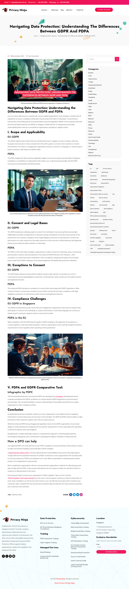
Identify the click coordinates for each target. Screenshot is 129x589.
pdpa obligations (108, 208)
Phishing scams (103, 230)
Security (92, 241)
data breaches (93, 179)
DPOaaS (92, 197)
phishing (92, 230)
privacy (113, 230)
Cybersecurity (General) (94, 85)
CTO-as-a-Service (107, 168)
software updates (109, 245)
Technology (91, 143)
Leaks (90, 106)
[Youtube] (13, 556)
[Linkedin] (10, 556)
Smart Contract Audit (94, 137)
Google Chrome (92, 103)
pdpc (104, 212)
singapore (101, 241)
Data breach (93, 176)
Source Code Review (78, 557)
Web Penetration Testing (80, 527)
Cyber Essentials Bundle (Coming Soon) (79, 565)
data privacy (93, 183)
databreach (104, 176)
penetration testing (107, 219)
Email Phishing (92, 94)
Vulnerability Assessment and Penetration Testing (102, 252)
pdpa (113, 205)
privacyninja (104, 234)
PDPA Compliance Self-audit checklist (21, 478)
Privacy (90, 128)
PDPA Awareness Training (49, 538)
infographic (59, 396)
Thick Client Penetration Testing (79, 536)
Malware (90, 112)
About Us (69, 10)
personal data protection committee (99, 226)
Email (97, 544)
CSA (97, 168)
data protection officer (96, 190)
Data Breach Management (108, 179)
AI (90, 168)
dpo (114, 194)
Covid (89, 76)
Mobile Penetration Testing (80, 531)
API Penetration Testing (79, 541)
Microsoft (91, 119)
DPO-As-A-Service (46, 523)
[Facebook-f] (3, 556)
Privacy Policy (70, 583)
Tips (89, 146)
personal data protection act (97, 223)
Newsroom (55, 10)
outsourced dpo (103, 205)
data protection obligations (97, 186)
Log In (90, 109)
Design (90, 91)
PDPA (90, 125)
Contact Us (80, 10)
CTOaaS (90, 82)
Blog (62, 10)
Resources (91, 131)
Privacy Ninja (18, 10)
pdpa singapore (94, 212)
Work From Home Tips (94, 155)
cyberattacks (93, 172)
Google (90, 100)
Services (44, 10)
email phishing (94, 201)
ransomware (109, 237)
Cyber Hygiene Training (48, 542)
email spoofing (106, 201)
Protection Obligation (95, 237)
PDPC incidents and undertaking (98, 216)
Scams (90, 134)
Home (36, 36)
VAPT (91, 248)
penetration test (94, 219)
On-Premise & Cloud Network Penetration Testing (78, 546)
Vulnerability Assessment (80, 523)
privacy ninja (93, 234)
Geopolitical (91, 97)
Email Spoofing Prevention (80, 552)
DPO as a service (103, 197)
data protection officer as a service (99, 194)
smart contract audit (95, 245)
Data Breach (91, 88)
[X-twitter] (6, 556)
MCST (90, 115)
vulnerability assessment (104, 248)
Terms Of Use (59, 583)
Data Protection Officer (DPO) (19, 453)
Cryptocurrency (92, 79)
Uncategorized (92, 149)
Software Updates (93, 140)
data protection (105, 183)
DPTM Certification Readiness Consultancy (51, 528)
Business (90, 72)
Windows (90, 152)
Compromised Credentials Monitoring (49, 557)
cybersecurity (17, 495)
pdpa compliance (94, 208)
